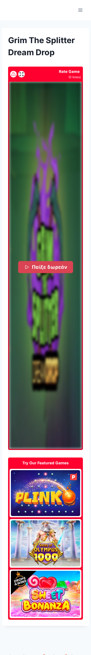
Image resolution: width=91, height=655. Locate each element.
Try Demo (46, 493)
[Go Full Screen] (21, 74)
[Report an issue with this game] (13, 74)
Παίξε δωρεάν (49, 267)
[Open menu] (80, 10)
